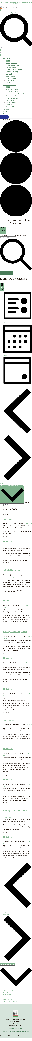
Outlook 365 (7, 995)
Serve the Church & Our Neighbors (18, 94)
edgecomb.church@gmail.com (20, 1031)
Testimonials (10, 107)
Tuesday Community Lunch (15, 632)
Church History (11, 78)
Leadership (6, 83)
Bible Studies (10, 76)
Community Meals (12, 98)
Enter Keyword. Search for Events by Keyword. (14, 235)
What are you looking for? (8, 13)
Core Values (10, 80)
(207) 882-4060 (6, 1031)
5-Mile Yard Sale (11, 102)
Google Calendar (8, 991)
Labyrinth (9, 74)
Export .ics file (7, 999)
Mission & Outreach (9, 85)
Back (8, 61)
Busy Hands (10, 100)
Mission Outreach (12, 91)
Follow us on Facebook (15, 1028)
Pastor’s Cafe (8, 720)
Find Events (6, 273)
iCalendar (6, 993)
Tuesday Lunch (11, 96)
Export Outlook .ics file (10, 1001)
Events (5, 113)
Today (2, 483)
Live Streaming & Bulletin (14, 69)
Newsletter (6, 111)
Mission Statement (12, 65)
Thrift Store (8, 541)
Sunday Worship (11, 67)
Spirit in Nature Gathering (14, 570)
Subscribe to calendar (8, 964)
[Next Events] (17, 480)
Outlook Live (7, 997)
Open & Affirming (12, 72)
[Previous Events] (17, 433)
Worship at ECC (8, 58)
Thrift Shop (9, 105)
